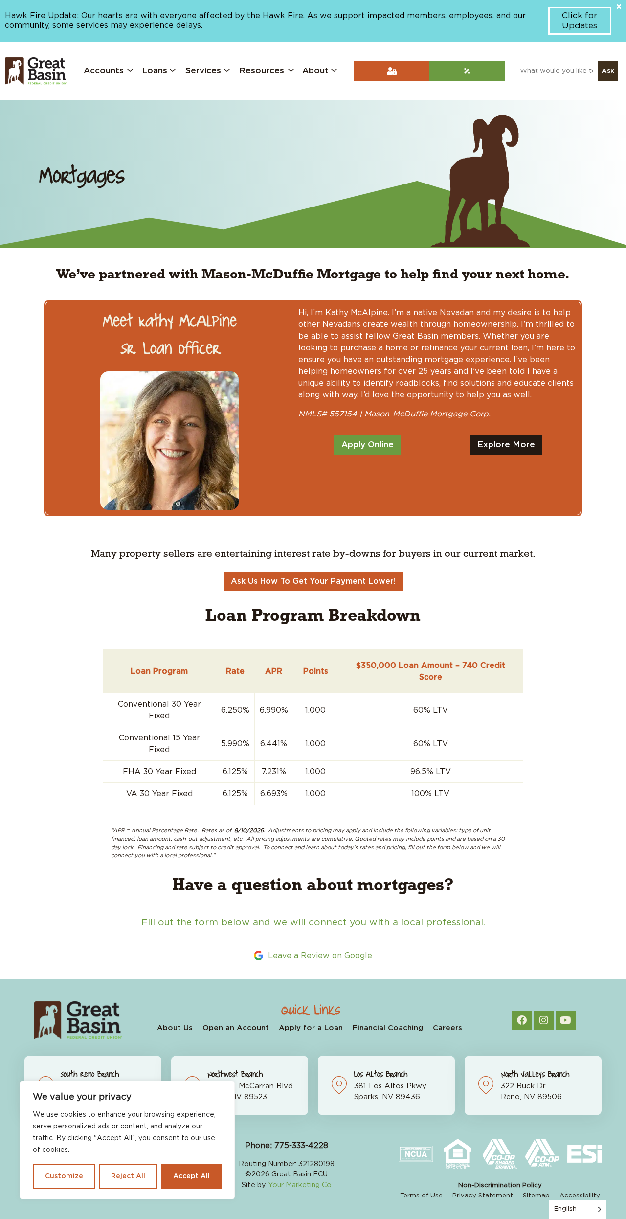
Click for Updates (579, 20)
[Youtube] (566, 1020)
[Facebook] (522, 1020)
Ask (608, 71)
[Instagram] (544, 1020)
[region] (127, 1140)
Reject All (128, 1176)
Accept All (191, 1176)
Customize (64, 1176)
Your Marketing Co (300, 1185)
